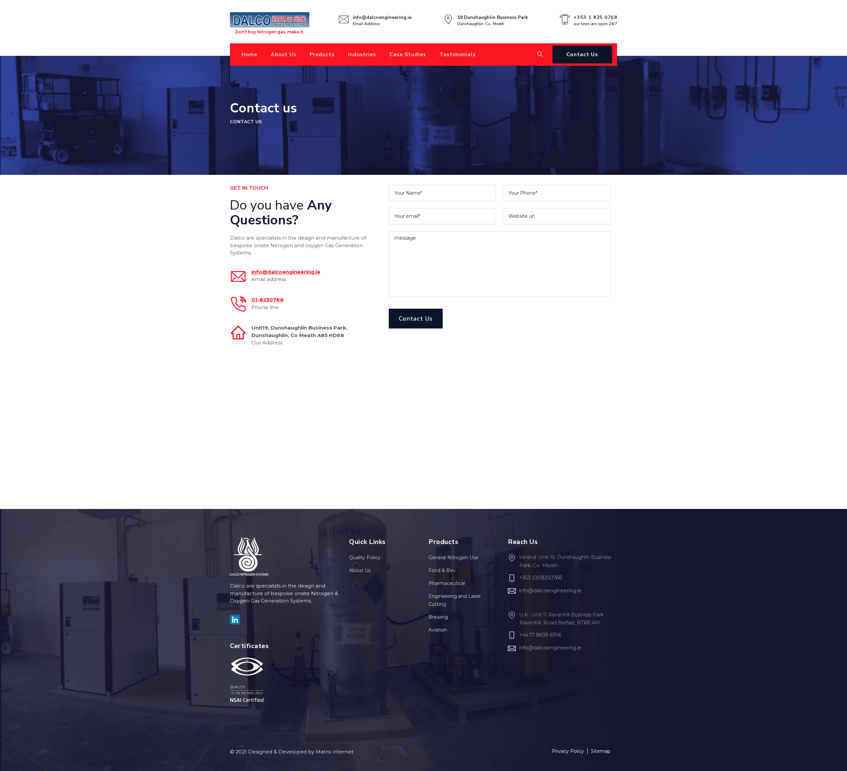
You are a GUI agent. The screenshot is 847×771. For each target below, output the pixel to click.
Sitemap (600, 751)
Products (322, 54)
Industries (362, 54)
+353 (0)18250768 (540, 577)
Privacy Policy (568, 751)
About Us (283, 54)
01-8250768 (267, 299)
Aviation (437, 630)
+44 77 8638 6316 (540, 635)
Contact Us (582, 54)
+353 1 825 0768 (595, 17)
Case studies (407, 54)
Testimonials (457, 54)
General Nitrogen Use (453, 557)
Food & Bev (442, 570)
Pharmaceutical (446, 583)
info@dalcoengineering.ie (382, 17)
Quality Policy (364, 557)
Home (249, 54)
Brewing (438, 617)
